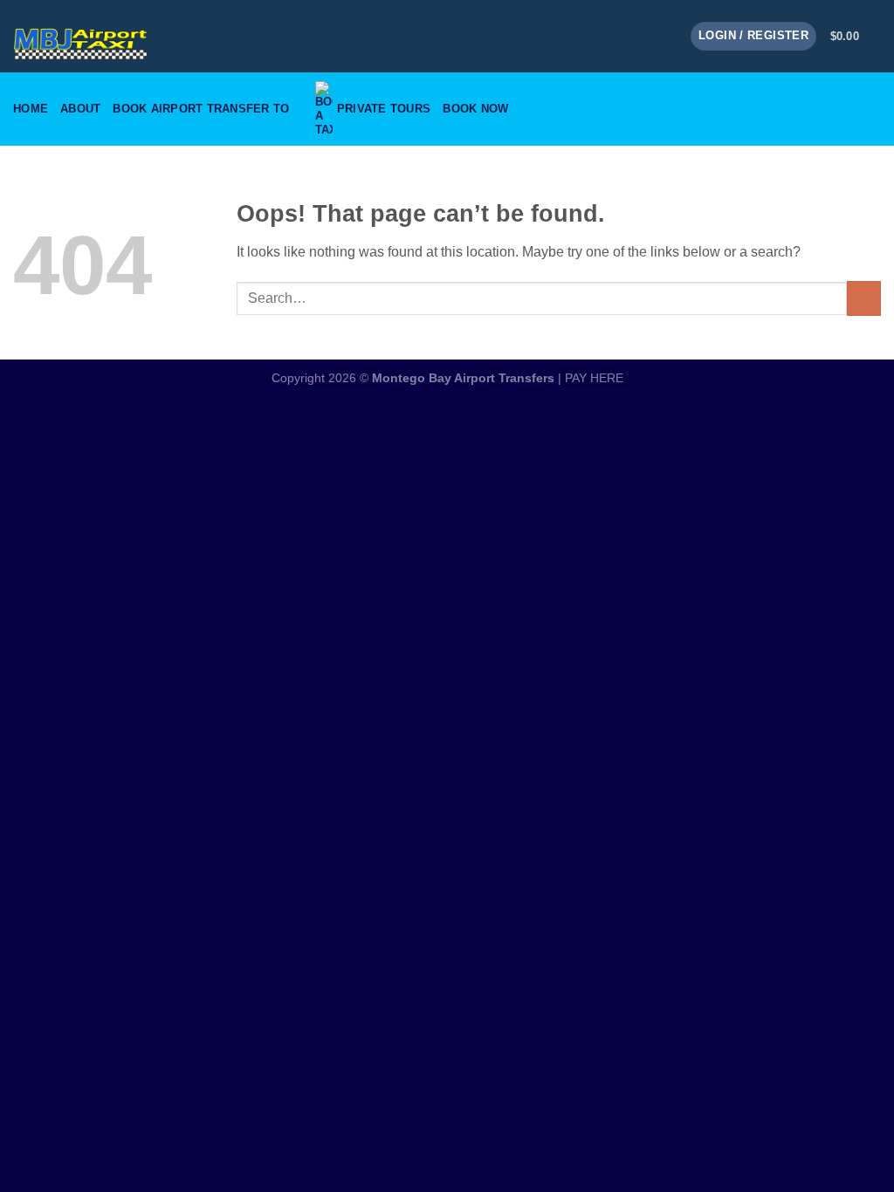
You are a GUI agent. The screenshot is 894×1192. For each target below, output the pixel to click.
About (80, 108)
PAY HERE (594, 378)
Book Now (475, 108)
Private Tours (383, 108)
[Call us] (665, 36)
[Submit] (864, 298)
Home (30, 108)
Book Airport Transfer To (201, 108)
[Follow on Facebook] (620, 36)
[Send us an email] (643, 36)
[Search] (874, 109)
